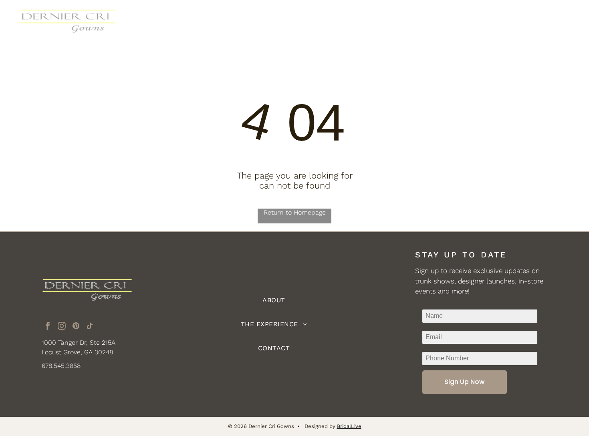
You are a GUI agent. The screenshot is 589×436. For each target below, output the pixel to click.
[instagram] (62, 327)
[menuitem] (221, 22)
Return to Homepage (295, 212)
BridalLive (349, 426)
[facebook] (48, 327)
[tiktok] (90, 327)
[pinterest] (76, 327)
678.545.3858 (61, 366)
